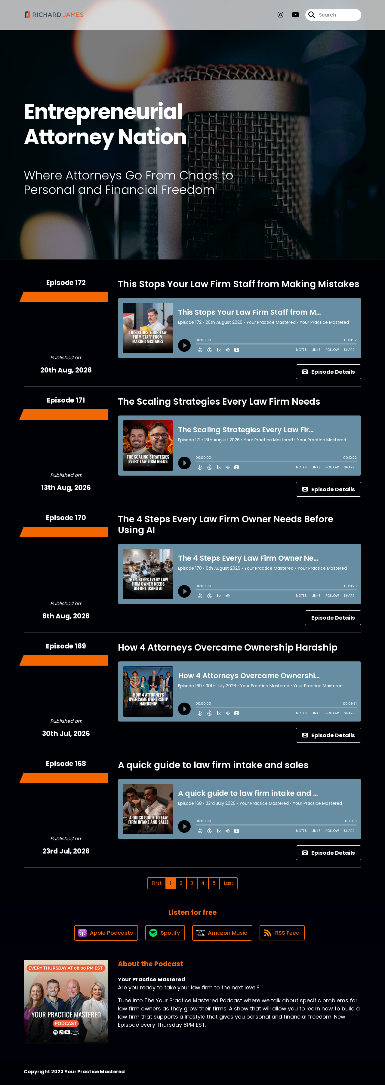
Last (228, 883)
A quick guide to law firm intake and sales (213, 765)
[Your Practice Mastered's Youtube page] (292, 15)
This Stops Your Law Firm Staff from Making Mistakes (238, 283)
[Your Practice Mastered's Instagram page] (280, 15)
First (157, 883)
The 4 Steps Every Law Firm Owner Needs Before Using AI (225, 524)
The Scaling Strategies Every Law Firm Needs (219, 401)
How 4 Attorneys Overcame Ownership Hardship (227, 647)
